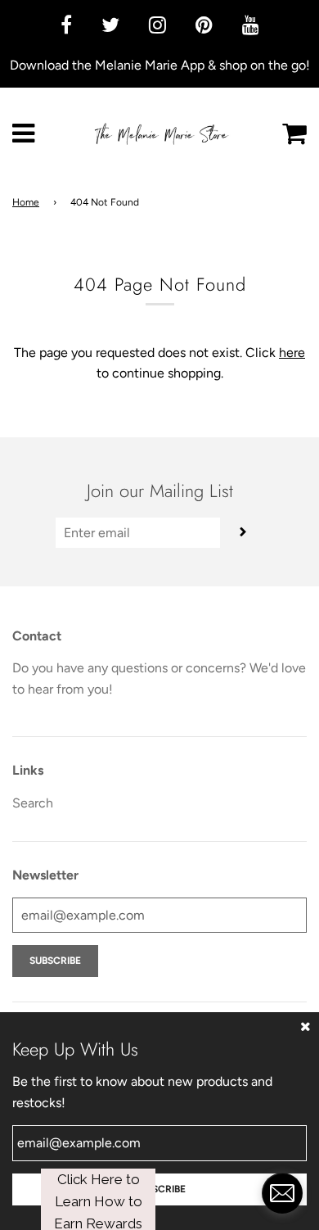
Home (25, 202)
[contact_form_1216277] (282, 1193)
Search (32, 803)
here (292, 352)
